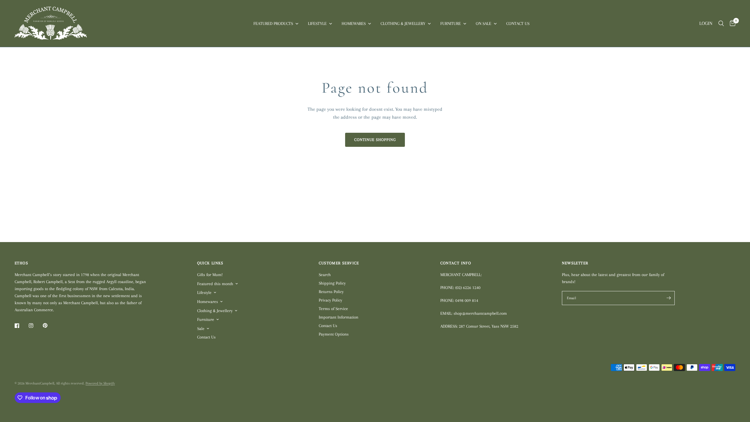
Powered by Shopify (100, 383)
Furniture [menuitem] (450, 23)
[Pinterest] (49, 325)
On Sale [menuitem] (483, 23)
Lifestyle (204, 292)
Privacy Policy (330, 300)
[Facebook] (21, 325)
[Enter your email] (669, 298)
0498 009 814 (466, 300)
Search (325, 274)
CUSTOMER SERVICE (339, 263)
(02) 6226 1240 (467, 287)
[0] (731, 23)
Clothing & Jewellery (215, 310)
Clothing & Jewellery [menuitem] (403, 23)
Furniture (205, 319)
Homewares (207, 301)
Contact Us (206, 337)
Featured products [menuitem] (273, 23)
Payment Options (334, 334)
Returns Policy (331, 291)
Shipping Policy (332, 283)
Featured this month (215, 283)
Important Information (338, 317)
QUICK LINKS (210, 263)
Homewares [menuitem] (354, 23)
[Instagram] (35, 325)
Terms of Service (333, 308)
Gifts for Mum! (210, 274)
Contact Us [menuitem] (517, 23)
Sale (200, 328)
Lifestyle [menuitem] (317, 23)
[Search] (721, 23)
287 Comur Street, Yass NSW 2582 (488, 326)
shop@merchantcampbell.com (480, 313)
